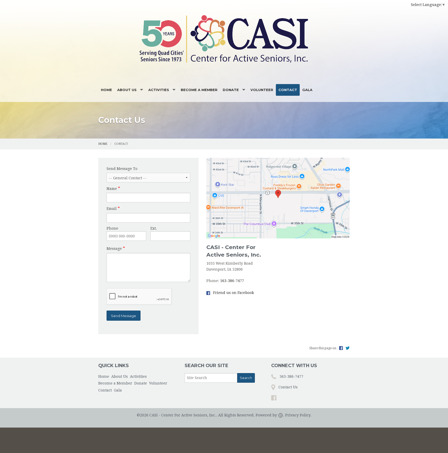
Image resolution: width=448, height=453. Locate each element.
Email (112, 209)
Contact (287, 90)
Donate (231, 90)
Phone (112, 228)
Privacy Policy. (298, 415)
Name (112, 189)
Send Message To (122, 169)
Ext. (153, 228)
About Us (127, 90)
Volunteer (261, 90)
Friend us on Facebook (233, 293)
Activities (158, 90)
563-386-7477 (232, 281)
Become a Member (199, 90)
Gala (307, 90)
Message (114, 248)
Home (106, 90)
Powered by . (270, 415)
